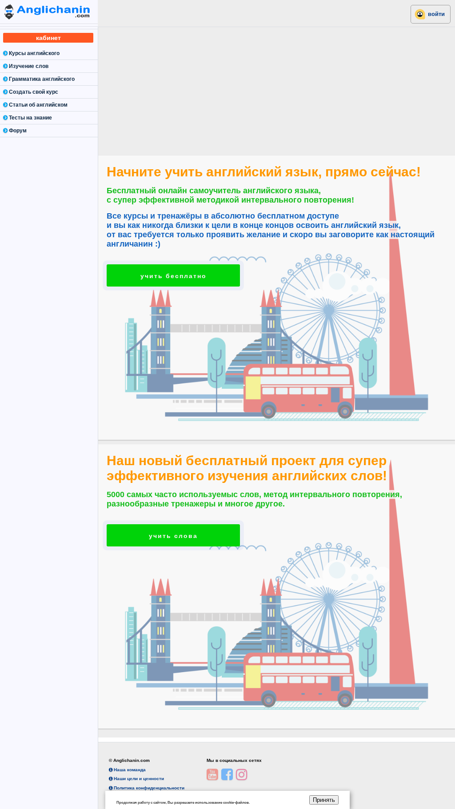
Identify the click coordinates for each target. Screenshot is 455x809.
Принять (324, 800)
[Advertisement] (276, 89)
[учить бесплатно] (173, 268)
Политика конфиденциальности (148, 787)
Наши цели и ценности (138, 778)
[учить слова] (173, 527)
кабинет (48, 37)
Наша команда (129, 769)
